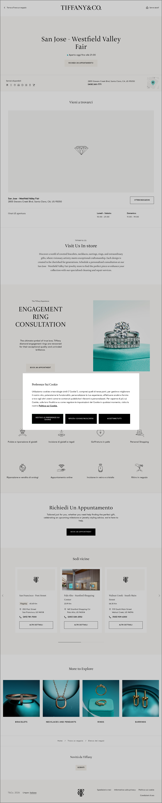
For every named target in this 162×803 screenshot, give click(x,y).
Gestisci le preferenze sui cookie (48, 419)
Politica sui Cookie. (48, 406)
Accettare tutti (114, 419)
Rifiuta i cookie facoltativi (81, 419)
